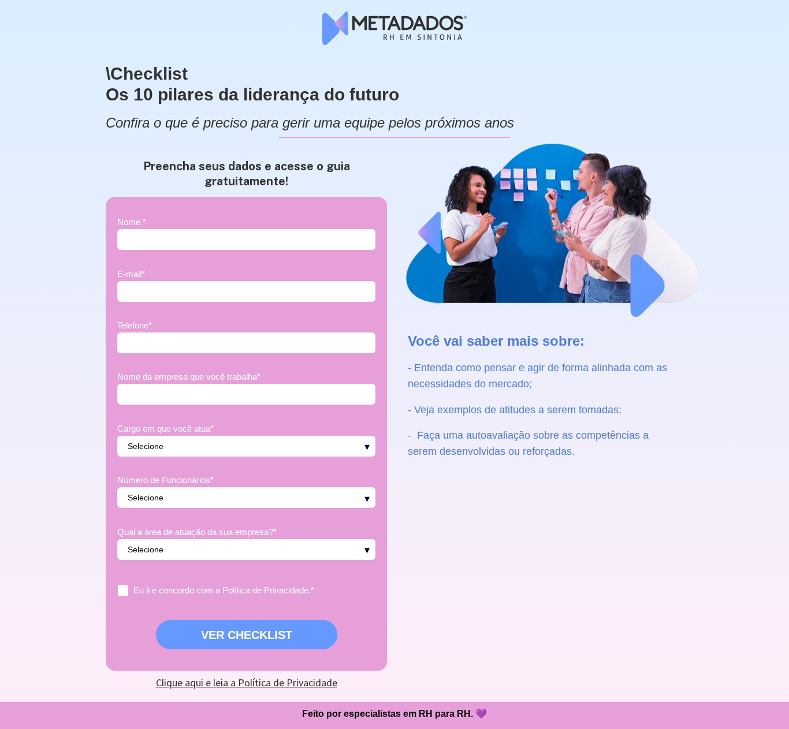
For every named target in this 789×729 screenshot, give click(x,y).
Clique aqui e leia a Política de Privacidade (246, 682)
